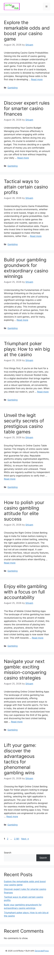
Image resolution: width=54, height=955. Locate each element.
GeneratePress (42, 951)
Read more (37, 79)
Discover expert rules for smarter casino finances (27, 108)
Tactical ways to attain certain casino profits (26, 187)
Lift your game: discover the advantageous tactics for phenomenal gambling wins (20, 758)
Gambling (12, 87)
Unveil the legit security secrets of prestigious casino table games (24, 423)
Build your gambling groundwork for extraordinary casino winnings (26, 268)
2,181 (16, 838)
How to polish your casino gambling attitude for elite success (24, 511)
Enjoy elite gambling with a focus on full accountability (25, 592)
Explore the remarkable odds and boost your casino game (27, 31)
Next (25, 838)
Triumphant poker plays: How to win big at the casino (27, 349)
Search (7, 852)
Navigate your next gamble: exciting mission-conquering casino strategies (25, 670)
